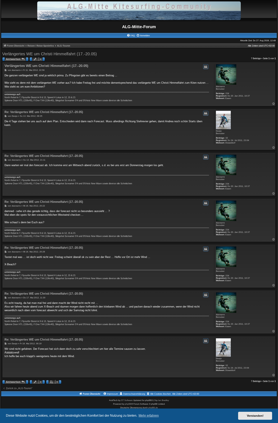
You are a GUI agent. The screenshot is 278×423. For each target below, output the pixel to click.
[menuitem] (131, 35)
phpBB (128, 404)
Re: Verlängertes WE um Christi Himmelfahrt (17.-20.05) (43, 112)
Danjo (219, 131)
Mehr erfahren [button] (149, 415)
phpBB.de (153, 407)
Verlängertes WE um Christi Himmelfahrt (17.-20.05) (49, 54)
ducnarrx (220, 86)
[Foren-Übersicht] (139, 10)
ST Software (127, 400)
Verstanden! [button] (255, 415)
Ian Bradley (163, 400)
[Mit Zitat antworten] (205, 66)
